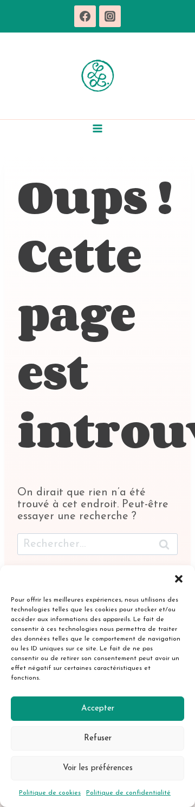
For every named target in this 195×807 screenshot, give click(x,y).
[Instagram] (110, 16)
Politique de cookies (50, 793)
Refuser (98, 738)
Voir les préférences (98, 768)
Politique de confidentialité (128, 793)
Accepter (97, 709)
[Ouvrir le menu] (98, 128)
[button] (178, 578)
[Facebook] (85, 16)
